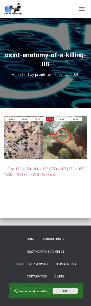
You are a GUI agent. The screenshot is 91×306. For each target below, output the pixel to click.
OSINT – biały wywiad (31, 264)
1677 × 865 (50, 175)
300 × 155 (41, 169)
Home (31, 239)
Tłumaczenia (66, 264)
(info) (43, 291)
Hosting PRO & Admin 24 (45, 252)
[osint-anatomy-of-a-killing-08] (45, 137)
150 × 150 (23, 169)
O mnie (59, 276)
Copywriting (37, 276)
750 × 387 (58, 169)
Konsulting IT (53, 239)
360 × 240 (31, 175)
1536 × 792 (12, 175)
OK (65, 291)
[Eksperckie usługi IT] (15, 9)
